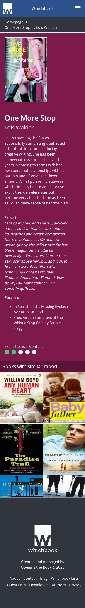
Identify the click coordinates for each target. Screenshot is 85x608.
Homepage (14, 21)
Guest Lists (16, 584)
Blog (44, 578)
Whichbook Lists (65, 578)
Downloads (39, 584)
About (15, 578)
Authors (59, 584)
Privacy (75, 584)
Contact (30, 578)
